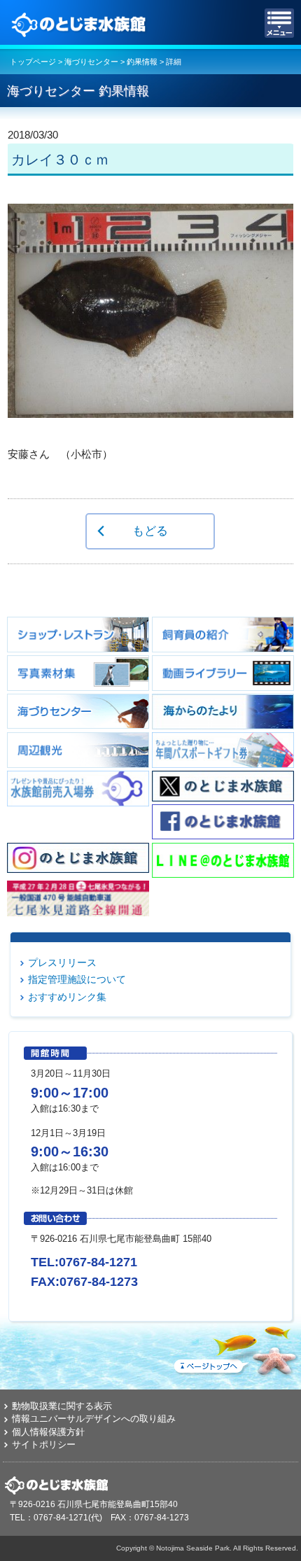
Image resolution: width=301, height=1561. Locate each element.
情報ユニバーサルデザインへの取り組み (94, 1418)
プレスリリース (62, 962)
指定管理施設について (77, 979)
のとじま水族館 (80, 23)
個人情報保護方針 (48, 1432)
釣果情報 (142, 61)
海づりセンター (91, 61)
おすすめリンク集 (67, 996)
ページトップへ (234, 1348)
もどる (150, 531)
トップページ (33, 61)
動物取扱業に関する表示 (62, 1406)
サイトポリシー (44, 1444)
